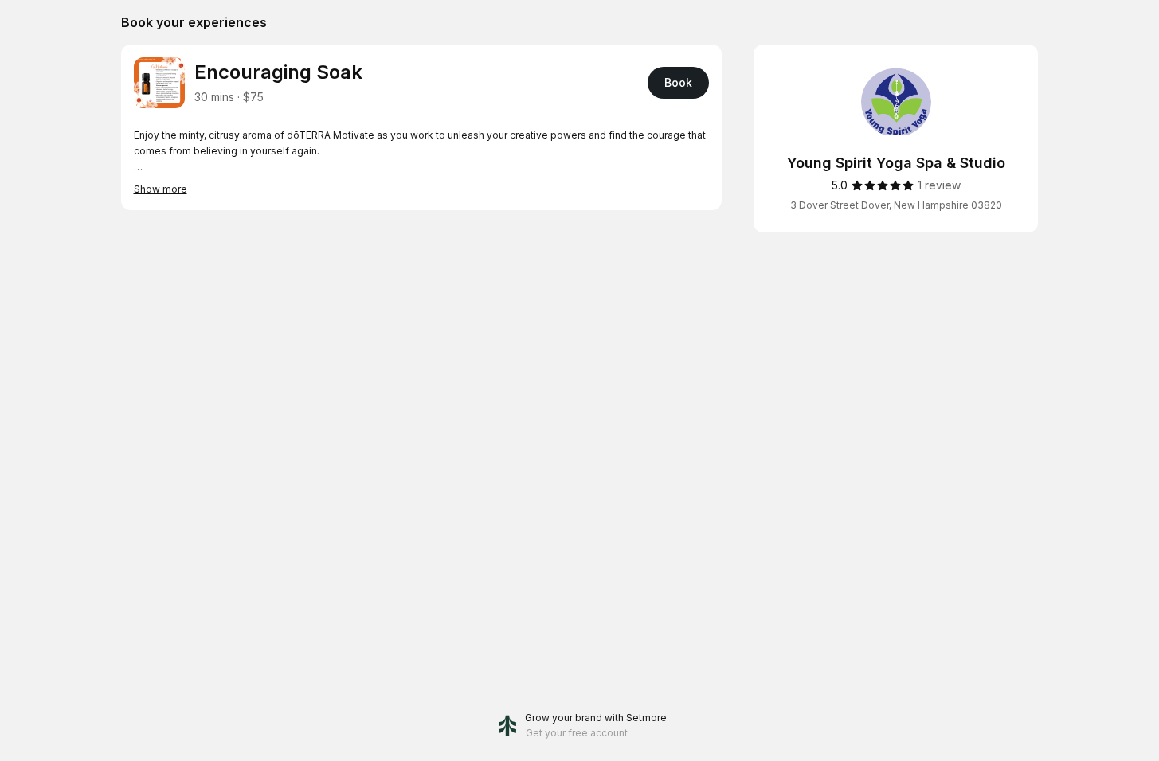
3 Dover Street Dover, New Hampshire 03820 (896, 205)
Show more (160, 189)
